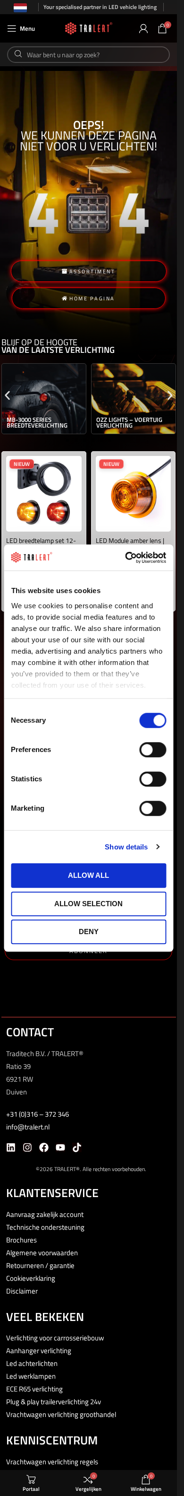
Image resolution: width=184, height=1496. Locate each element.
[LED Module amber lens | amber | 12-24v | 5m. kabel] (133, 494)
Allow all (88, 875)
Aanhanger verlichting (38, 1350)
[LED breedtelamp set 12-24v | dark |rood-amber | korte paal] (44, 494)
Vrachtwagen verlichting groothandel (61, 1414)
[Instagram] (27, 1147)
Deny (89, 931)
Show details (126, 847)
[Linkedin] (11, 1147)
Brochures (21, 1239)
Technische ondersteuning (45, 1227)
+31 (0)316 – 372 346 (37, 1114)
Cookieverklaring (30, 1278)
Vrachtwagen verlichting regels (52, 1461)
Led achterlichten (32, 1363)
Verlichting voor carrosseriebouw (55, 1337)
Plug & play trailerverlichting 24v (53, 1401)
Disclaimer (22, 1291)
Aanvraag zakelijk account (45, 1214)
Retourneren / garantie (40, 1265)
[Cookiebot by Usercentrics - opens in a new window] (126, 557)
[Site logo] (88, 28)
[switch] (152, 749)
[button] (7, 395)
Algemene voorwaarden (42, 1252)
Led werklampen (31, 1376)
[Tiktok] (77, 1147)
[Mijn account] (143, 28)
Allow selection (88, 904)
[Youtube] (60, 1147)
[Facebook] (44, 1147)
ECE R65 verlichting (34, 1388)
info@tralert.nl (28, 1126)
